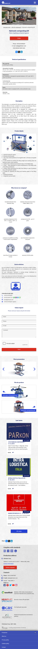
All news (19, 531)
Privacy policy (5, 640)
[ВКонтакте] (16, 52)
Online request (10, 567)
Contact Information (9, 563)
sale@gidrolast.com (12, 578)
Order (19, 38)
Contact (4, 647)
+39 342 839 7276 (8, 297)
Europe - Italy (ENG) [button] (9, 580)
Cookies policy (5, 643)
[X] (19, 52)
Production (4, 632)
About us (4, 636)
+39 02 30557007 (11, 575)
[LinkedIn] (21, 52)
